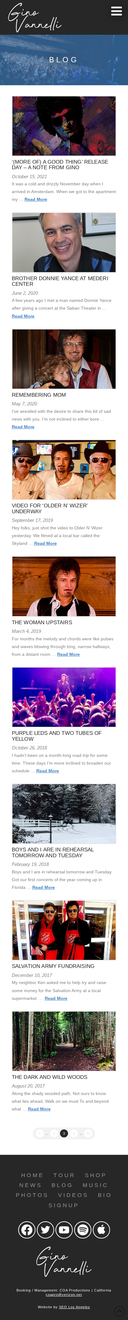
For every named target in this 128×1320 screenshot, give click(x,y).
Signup (63, 1205)
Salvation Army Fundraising (53, 966)
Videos (73, 1195)
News (30, 1185)
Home (32, 1175)
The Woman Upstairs (42, 622)
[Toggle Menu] (116, 11)
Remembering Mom (39, 395)
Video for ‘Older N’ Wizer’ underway (50, 508)
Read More (36, 199)
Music (95, 1185)
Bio (105, 1195)
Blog (62, 1185)
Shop (96, 1175)
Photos (32, 1195)
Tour (64, 1175)
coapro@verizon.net (64, 1294)
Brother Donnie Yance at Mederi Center (60, 281)
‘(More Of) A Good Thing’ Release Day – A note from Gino (60, 164)
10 (88, 1133)
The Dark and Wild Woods (50, 1077)
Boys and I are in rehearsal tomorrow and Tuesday (53, 852)
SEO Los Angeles (74, 1307)
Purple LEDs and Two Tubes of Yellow (57, 736)
